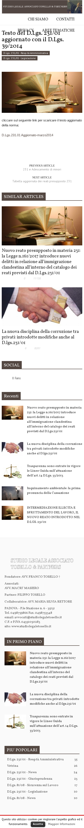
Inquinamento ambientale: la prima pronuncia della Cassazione (54, 490)
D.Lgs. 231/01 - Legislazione (19, 58)
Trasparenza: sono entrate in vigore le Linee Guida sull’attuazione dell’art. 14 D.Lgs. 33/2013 (54, 471)
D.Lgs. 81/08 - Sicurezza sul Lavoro (42, 785)
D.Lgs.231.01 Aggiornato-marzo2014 (27, 135)
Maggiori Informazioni (61, 824)
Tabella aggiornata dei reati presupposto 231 (42, 181)
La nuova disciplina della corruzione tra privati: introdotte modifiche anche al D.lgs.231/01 (40, 337)
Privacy (26, 30)
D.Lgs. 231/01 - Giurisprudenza (42, 779)
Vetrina (42, 766)
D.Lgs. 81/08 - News (42, 798)
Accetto (38, 824)
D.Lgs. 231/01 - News (42, 772)
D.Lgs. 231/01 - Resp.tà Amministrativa (25, 53)
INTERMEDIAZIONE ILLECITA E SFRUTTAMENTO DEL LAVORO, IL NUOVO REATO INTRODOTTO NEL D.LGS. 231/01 (53, 515)
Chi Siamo (38, 19)
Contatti (65, 19)
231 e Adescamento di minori (42, 169)
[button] (4, 42)
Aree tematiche (58, 30)
